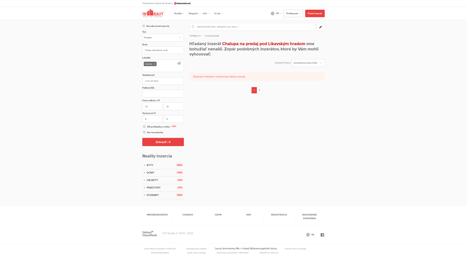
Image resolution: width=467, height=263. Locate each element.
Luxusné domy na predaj (295, 248)
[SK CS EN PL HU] (274, 13)
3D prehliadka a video (161, 126)
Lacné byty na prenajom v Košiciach (160, 248)
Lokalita (146, 57)
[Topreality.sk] (153, 13)
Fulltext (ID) (148, 87)
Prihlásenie (292, 13)
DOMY (150, 172)
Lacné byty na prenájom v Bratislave (233, 252)
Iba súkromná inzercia (157, 26)
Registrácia (279, 214)
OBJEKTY (152, 180)
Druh (144, 44)
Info (205, 13)
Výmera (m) (149, 113)
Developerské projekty (196, 248)
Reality (178, 13)
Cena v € (151, 100)
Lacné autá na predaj (196, 252)
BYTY (149, 165)
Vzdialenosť (148, 75)
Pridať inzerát (315, 13)
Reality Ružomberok (160, 252)
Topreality (195, 36)
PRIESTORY (153, 187)
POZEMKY (152, 195)
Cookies (187, 214)
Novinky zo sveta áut (269, 252)
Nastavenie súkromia (309, 216)
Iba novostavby (155, 132)
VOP (248, 214)
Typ (144, 31)
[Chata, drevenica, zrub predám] (260, 90)
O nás (217, 13)
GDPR (218, 214)
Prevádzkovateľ (157, 214)
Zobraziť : (163, 142)
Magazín (193, 13)
